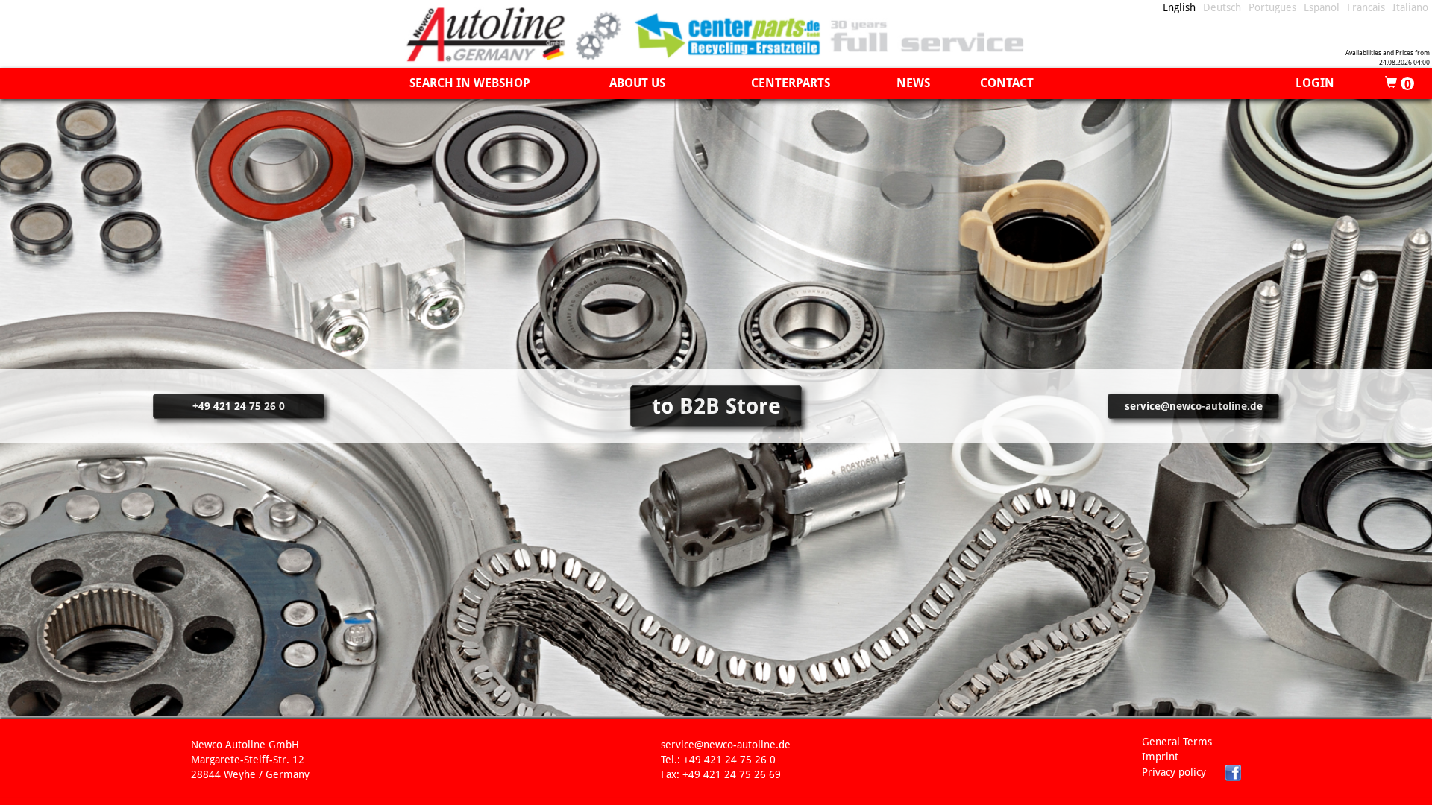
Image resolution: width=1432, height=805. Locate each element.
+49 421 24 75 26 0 (238, 406)
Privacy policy (1174, 772)
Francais (1366, 7)
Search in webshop (469, 83)
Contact (1007, 83)
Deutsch (1222, 7)
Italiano (1410, 7)
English (1179, 7)
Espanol (1322, 7)
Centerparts (790, 83)
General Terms (1177, 742)
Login (1315, 83)
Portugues (1272, 7)
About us (637, 83)
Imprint (1160, 757)
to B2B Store (716, 406)
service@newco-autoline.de (1194, 406)
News (913, 83)
